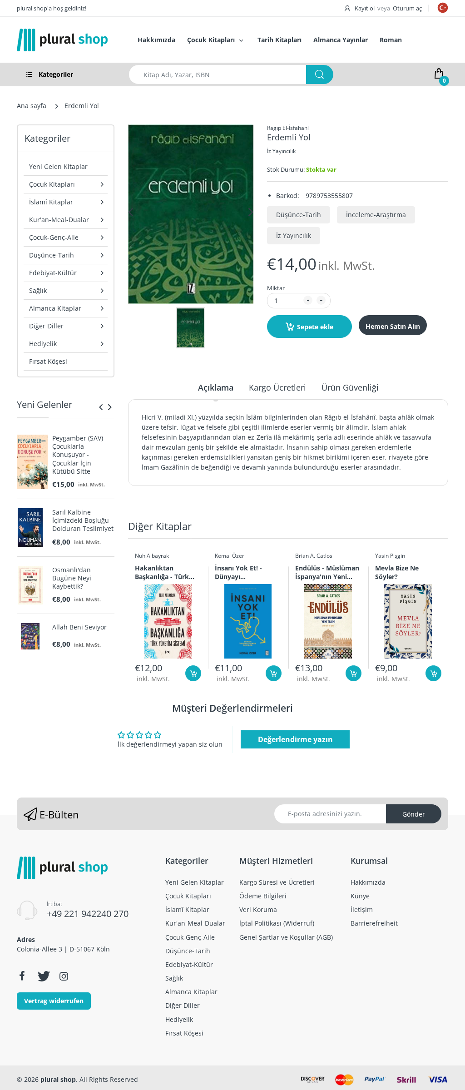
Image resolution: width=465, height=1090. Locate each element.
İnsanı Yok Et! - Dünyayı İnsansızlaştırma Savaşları (240, 572)
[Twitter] (43, 976)
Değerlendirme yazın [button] (295, 739)
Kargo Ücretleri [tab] (277, 387)
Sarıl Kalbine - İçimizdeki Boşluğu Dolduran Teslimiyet (83, 520)
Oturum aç (407, 8)
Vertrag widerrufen (54, 1000)
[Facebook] (22, 976)
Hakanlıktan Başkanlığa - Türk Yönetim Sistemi (162, 572)
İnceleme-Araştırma (376, 214)
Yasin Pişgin (390, 556)
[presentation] (100, 407)
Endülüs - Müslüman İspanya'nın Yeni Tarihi (327, 572)
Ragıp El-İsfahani (288, 128)
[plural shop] (67, 40)
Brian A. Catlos (313, 556)
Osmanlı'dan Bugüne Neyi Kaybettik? (71, 578)
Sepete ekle (315, 326)
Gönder (413, 814)
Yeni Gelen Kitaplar (58, 166)
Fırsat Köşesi (48, 361)
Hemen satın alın (393, 326)
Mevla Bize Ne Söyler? (397, 572)
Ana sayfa (31, 105)
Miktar (276, 288)
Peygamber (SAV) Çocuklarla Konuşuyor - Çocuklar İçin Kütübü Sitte (77, 455)
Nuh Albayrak (152, 556)
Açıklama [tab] (215, 387)
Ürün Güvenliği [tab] (350, 387)
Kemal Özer (229, 556)
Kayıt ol (364, 8)
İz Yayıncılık (281, 151)
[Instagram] (64, 976)
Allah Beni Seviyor (79, 627)
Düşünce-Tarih (298, 214)
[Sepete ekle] (193, 673)
